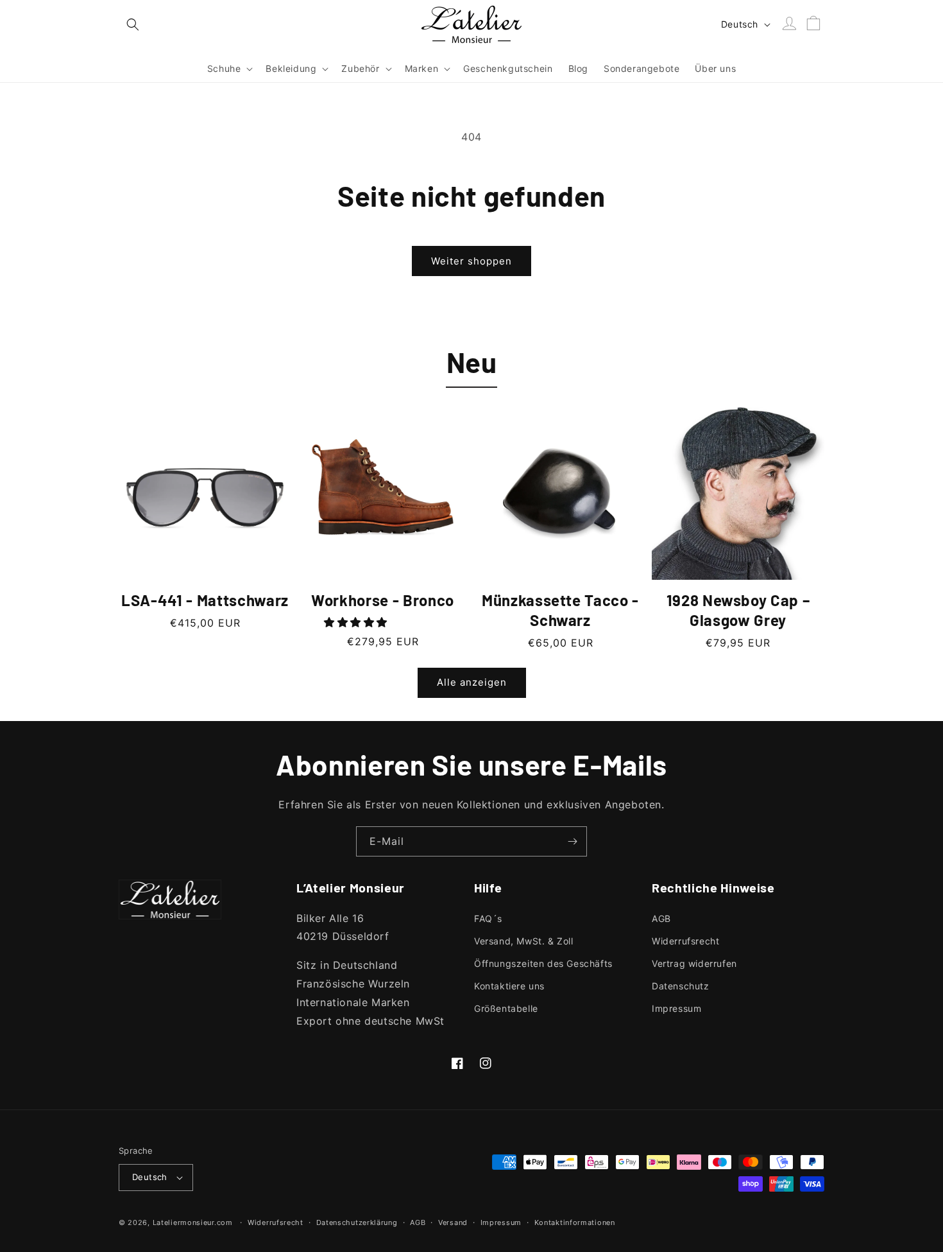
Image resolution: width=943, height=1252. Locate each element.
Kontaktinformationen (574, 1222)
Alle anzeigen (472, 682)
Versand (453, 1222)
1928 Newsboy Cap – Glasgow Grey (738, 610)
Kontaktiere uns (509, 985)
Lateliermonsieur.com (193, 1222)
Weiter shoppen (471, 261)
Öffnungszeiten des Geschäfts (543, 963)
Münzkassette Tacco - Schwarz (560, 610)
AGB (661, 918)
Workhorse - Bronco (382, 600)
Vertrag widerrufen (694, 963)
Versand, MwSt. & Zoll (523, 940)
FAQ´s (488, 918)
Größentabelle (506, 1008)
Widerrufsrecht (685, 940)
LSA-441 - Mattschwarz (205, 600)
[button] (133, 24)
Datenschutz (680, 985)
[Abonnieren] (572, 841)
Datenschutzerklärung (357, 1222)
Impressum (676, 1008)
